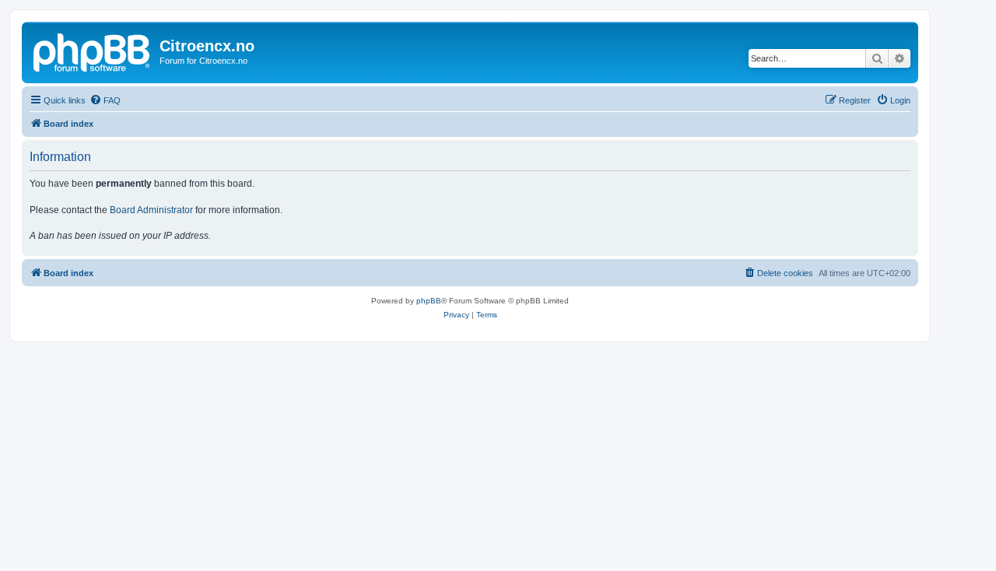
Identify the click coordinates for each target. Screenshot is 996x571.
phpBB (428, 300)
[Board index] (93, 50)
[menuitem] (105, 100)
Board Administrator (151, 210)
